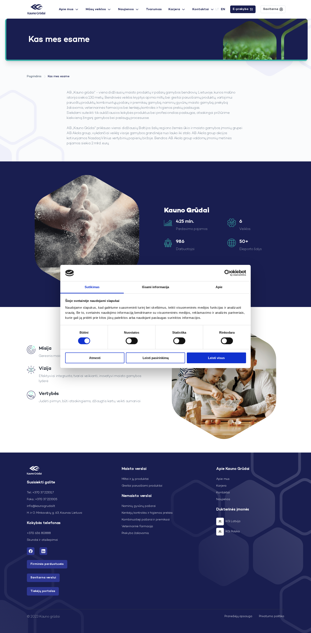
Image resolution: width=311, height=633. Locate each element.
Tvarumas (154, 9)
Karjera (174, 9)
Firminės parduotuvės (47, 564)
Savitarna (270, 9)
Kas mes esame (58, 76)
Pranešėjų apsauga (238, 616)
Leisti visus (216, 358)
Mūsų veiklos (96, 9)
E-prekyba (240, 9)
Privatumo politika (271, 616)
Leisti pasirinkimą (156, 358)
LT (217, 9)
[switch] (132, 340)
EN (223, 9)
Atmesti (94, 358)
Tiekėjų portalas (42, 591)
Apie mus (66, 9)
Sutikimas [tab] (92, 287)
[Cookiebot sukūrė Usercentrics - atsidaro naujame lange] (227, 273)
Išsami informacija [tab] (155, 287)
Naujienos (126, 9)
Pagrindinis (34, 76)
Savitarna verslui (43, 577)
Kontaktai (200, 9)
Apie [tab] (219, 287)
